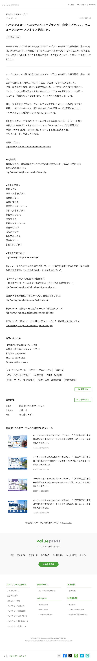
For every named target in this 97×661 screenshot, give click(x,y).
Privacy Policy (54, 640)
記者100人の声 (12, 596)
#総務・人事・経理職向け (49, 380)
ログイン (83, 5)
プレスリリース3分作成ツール (17, 621)
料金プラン (21, 555)
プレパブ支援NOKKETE (47, 591)
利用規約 (72, 605)
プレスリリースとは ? (17, 656)
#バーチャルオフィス (16, 370)
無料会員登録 (48, 564)
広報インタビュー (13, 591)
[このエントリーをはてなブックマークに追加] (82, 657)
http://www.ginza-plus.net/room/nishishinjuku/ (27, 300)
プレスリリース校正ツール (16, 626)
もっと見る (67, 523)
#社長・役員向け (54, 375)
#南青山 (59, 370)
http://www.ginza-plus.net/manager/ (22, 257)
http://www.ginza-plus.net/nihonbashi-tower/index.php (31, 287)
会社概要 (72, 591)
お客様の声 (45, 555)
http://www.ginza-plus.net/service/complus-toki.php (30, 313)
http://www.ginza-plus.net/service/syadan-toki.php (29, 325)
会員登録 (92, 5)
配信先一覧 (33, 555)
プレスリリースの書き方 (15, 606)
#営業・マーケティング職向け (20, 380)
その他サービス (13, 37)
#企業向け (38, 375)
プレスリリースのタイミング (17, 616)
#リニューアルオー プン (41, 370)
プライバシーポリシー (76, 609)
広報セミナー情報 (13, 601)
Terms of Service (65, 640)
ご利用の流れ (58, 555)
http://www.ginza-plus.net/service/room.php (26, 172)
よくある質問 (71, 555)
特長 (12, 555)
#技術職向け (70, 380)
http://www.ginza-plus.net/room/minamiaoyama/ (28, 147)
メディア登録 (43, 609)
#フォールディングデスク (18, 375)
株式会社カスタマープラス (17, 14)
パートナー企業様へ (46, 615)
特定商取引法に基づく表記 (78, 615)
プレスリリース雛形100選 (16, 611)
